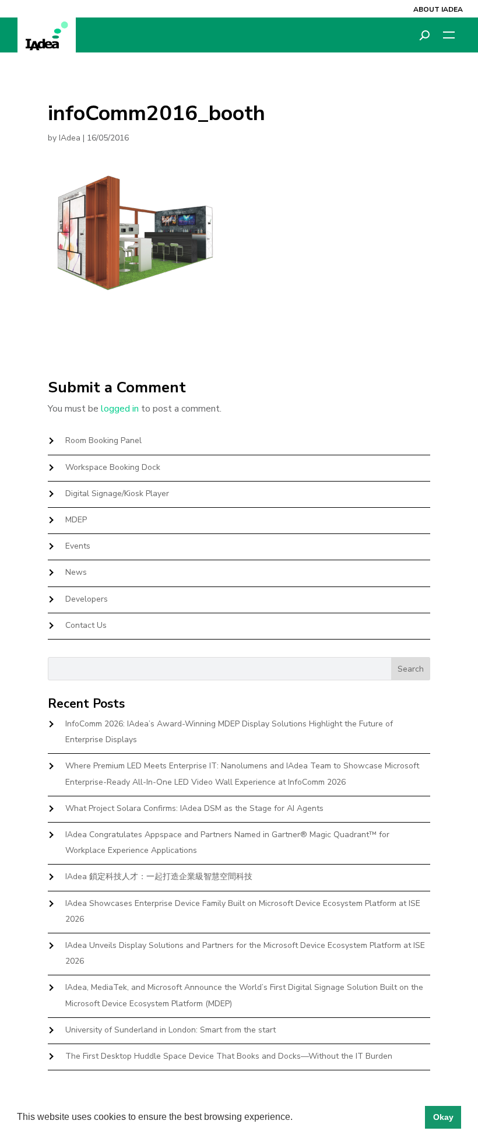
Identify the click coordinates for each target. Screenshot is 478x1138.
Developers (86, 599)
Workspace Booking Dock (112, 467)
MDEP (76, 519)
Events (77, 546)
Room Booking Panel (103, 440)
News (76, 572)
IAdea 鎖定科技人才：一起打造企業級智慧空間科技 (158, 876)
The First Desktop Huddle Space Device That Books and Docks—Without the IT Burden (228, 1056)
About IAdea (438, 9)
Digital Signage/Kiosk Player (117, 493)
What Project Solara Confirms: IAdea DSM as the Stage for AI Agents (194, 808)
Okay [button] (443, 1117)
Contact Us (86, 625)
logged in (120, 408)
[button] (296, 1118)
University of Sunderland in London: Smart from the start (170, 1029)
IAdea (69, 137)
